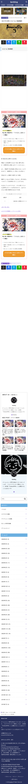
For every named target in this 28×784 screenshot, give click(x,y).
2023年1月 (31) (6, 619)
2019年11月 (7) (6, 699)
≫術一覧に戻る (5, 207)
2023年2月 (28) (6, 614)
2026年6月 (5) (5, 539)
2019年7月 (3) (5, 704)
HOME (3, 712)
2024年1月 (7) (5, 581)
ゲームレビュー (6, 528)
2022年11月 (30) (6, 629)
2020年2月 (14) (6, 685)
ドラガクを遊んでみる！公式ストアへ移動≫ (14, 150)
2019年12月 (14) (6, 695)
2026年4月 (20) (6, 548)
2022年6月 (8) (5, 643)
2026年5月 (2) (5, 544)
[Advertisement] (14, 331)
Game (7, 712)
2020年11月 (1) (6, 662)
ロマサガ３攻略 (10, 5)
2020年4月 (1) (5, 676)
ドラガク (3, 5)
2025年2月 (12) (6, 567)
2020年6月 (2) (5, 671)
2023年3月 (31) (6, 610)
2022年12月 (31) (6, 624)
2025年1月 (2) (5, 572)
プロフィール (8, 776)
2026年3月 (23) (6, 553)
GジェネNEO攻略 (6, 523)
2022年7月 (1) (5, 638)
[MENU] (1, 2)
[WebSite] (14, 414)
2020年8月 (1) (5, 666)
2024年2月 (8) (5, 577)
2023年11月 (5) (6, 591)
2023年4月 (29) (6, 605)
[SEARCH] (26, 2)
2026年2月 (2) (5, 558)
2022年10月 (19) (6, 633)
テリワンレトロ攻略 (19, 5)
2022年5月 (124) (6, 648)
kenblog (14, 2)
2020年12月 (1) (6, 657)
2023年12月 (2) (6, 586)
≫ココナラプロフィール (7, 735)
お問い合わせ (14, 779)
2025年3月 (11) (6, 563)
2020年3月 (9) (5, 681)
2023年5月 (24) (6, 600)
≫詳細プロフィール (6, 733)
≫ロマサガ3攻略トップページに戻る (11, 211)
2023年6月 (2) (5, 596)
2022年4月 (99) (6, 652)
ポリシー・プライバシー (18, 776)
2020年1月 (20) (6, 690)
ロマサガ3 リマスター (15, 263)
